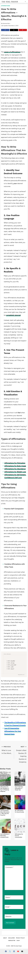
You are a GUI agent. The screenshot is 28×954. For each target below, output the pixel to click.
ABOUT (5, 938)
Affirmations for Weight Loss (15, 472)
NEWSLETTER (11, 940)
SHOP (18, 940)
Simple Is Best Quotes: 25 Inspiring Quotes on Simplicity (21, 754)
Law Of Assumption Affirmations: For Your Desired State (12, 731)
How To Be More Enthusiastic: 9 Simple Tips (19, 788)
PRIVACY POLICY (20, 938)
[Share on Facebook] (5, 30)
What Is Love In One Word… (7, 750)
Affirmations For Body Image (15, 466)
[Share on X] (14, 30)
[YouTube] (18, 951)
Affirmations (5, 5)
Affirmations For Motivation (14, 463)
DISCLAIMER (11, 938)
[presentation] (5, 779)
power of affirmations (12, 52)
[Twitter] (10, 951)
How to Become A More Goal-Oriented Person (4, 835)
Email (7, 907)
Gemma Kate (6, 23)
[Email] (22, 951)
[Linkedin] (14, 951)
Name (8, 897)
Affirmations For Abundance (15, 469)
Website (8, 916)
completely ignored (13, 315)
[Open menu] (25, 1)
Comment (9, 867)
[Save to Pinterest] (23, 30)
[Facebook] (5, 951)
